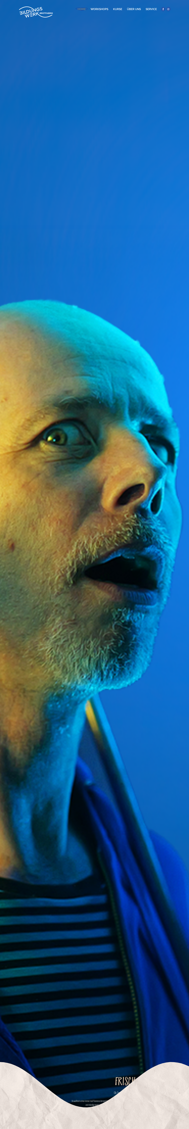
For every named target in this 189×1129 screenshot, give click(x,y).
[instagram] (168, 9)
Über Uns (134, 9)
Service (151, 9)
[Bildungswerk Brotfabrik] (36, 17)
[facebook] (163, 9)
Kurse (117, 9)
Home (82, 9)
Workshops (99, 9)
